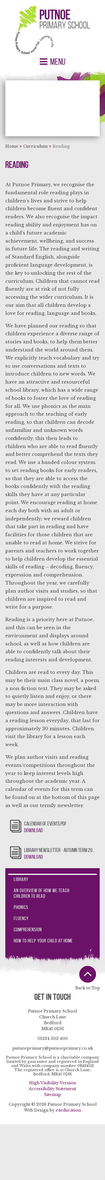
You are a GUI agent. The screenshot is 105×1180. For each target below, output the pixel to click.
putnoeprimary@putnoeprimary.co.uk (52, 1048)
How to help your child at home (43, 941)
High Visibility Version (52, 1082)
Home (11, 146)
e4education (68, 1110)
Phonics (21, 907)
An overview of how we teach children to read (41, 893)
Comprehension (28, 929)
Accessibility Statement (52, 1088)
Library (21, 879)
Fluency (21, 918)
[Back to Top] (87, 974)
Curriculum (35, 146)
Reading (61, 146)
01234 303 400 (53, 1038)
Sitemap (52, 1094)
